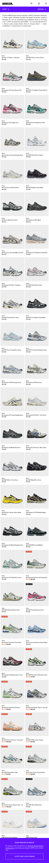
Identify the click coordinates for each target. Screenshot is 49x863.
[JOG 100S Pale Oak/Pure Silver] (12, 594)
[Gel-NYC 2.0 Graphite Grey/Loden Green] (37, 74)
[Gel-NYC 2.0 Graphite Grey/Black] (37, 302)
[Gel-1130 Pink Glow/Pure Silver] (37, 594)
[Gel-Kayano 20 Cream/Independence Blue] (12, 399)
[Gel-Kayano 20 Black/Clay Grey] (12, 432)
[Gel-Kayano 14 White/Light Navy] (12, 367)
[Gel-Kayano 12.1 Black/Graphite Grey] (12, 529)
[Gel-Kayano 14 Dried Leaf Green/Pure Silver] (37, 562)
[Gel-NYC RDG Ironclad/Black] (37, 529)
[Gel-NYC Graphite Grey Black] (37, 172)
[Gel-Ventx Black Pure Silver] (12, 204)
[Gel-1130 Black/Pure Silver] (37, 464)
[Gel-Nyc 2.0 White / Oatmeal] (12, 42)
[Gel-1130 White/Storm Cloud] (37, 139)
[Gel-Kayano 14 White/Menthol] (12, 692)
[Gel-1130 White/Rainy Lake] (12, 757)
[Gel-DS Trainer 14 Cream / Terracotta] (12, 724)
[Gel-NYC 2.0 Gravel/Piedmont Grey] (37, 334)
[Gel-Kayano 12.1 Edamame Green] (37, 107)
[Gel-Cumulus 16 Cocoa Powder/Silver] (12, 139)
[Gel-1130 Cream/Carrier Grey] (12, 302)
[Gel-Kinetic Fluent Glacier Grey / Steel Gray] (12, 789)
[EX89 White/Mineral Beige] (12, 822)
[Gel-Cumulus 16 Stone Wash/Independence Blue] (37, 627)
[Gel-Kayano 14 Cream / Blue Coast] (37, 432)
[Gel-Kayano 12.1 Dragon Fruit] (12, 107)
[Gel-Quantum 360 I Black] (37, 204)
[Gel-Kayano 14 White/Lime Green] (12, 627)
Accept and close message (25, 856)
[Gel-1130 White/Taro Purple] (37, 269)
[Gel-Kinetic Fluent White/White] (37, 757)
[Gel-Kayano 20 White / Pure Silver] (37, 399)
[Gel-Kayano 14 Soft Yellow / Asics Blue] (37, 692)
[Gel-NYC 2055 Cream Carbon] (37, 724)
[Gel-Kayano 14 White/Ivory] (37, 367)
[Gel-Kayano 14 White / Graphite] (12, 269)
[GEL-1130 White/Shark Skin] (37, 789)
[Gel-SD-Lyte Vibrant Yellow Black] (12, 497)
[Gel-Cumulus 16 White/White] (12, 172)
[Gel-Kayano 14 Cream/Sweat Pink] (12, 74)
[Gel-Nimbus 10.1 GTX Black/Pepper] (37, 497)
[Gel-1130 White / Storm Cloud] (37, 42)
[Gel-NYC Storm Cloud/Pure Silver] (12, 334)
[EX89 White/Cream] (37, 822)
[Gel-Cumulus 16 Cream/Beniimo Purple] (12, 237)
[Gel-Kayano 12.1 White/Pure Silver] (12, 562)
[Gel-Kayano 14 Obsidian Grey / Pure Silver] (12, 659)
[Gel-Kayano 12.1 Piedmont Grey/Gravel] (37, 237)
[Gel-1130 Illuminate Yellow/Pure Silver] (37, 659)
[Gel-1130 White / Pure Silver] (12, 464)
